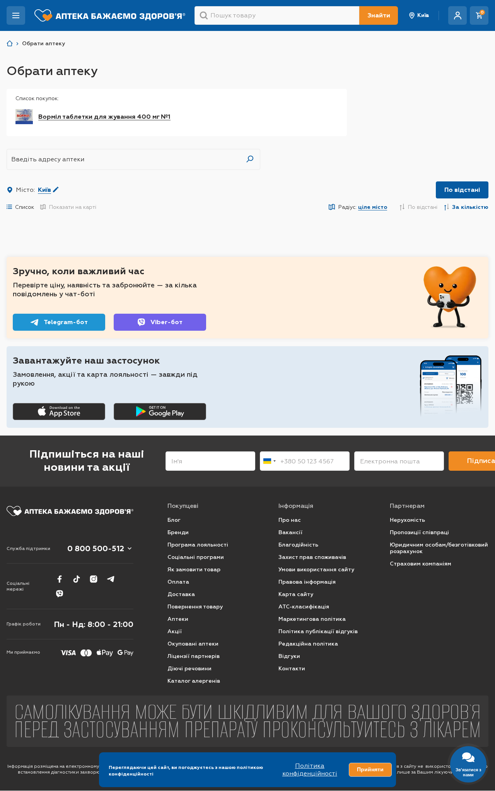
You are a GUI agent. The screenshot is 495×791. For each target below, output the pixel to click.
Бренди (178, 532)
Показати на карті (72, 207)
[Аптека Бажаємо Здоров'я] (10, 43)
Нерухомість (407, 520)
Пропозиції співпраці (419, 532)
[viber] (59, 594)
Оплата (178, 582)
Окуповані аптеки (192, 644)
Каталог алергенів (193, 681)
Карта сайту (295, 594)
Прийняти (370, 769)
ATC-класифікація (303, 606)
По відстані (462, 189)
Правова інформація (307, 582)
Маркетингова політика (312, 619)
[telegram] (110, 579)
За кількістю (470, 207)
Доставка (181, 594)
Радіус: (361, 207)
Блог (174, 520)
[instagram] (93, 579)
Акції (174, 631)
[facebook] (59, 579)
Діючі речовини (189, 668)
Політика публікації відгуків (318, 631)
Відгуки (289, 656)
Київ (423, 15)
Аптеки (177, 619)
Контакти (291, 668)
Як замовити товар (193, 569)
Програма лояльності (197, 545)
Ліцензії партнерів (193, 656)
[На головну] (70, 511)
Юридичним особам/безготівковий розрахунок (439, 548)
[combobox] (269, 461)
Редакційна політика (308, 644)
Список (24, 207)
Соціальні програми (195, 557)
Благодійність (298, 545)
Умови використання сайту (316, 569)
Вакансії (290, 532)
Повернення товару (195, 606)
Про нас (289, 520)
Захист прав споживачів (312, 557)
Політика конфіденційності (309, 769)
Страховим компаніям (420, 563)
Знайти (378, 15)
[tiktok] (76, 579)
